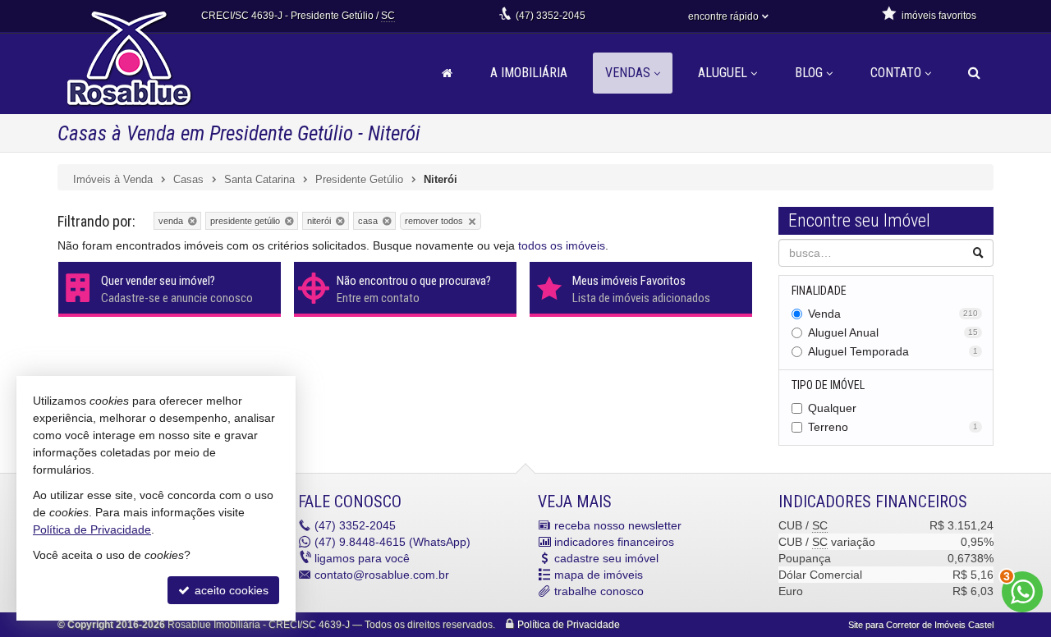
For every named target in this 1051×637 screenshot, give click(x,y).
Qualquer (832, 408)
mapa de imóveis (598, 574)
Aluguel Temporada (893, 351)
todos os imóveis (561, 245)
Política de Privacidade (568, 624)
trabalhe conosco (599, 591)
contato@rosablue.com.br (381, 574)
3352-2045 (550, 15)
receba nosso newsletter (618, 525)
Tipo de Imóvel (828, 385)
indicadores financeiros (614, 541)
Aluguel (722, 72)
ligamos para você (362, 558)
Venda (893, 313)
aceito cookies (229, 590)
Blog (809, 72)
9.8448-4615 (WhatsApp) (392, 541)
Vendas (627, 72)
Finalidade (819, 290)
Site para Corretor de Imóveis (921, 625)
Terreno (893, 426)
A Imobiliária (528, 72)
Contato (895, 72)
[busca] (974, 73)
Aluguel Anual (893, 332)
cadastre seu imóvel (606, 558)
